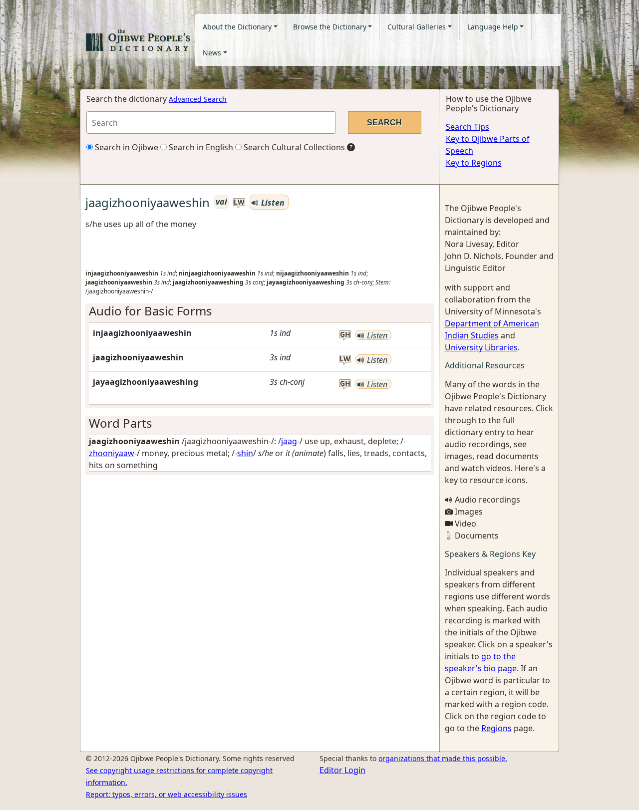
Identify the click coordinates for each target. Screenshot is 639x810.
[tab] (260, 311)
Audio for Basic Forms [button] (150, 310)
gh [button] (345, 334)
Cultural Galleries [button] (416, 26)
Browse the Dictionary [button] (329, 26)
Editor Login (342, 770)
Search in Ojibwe (125, 147)
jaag (289, 441)
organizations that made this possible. (442, 758)
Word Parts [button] (120, 423)
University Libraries (481, 347)
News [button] (212, 52)
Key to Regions (474, 162)
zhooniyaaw (111, 453)
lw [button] (239, 202)
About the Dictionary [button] (237, 26)
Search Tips (467, 126)
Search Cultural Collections (293, 147)
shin (245, 453)
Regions (496, 728)
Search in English (200, 147)
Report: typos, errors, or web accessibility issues (166, 794)
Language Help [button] (492, 26)
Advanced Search (198, 99)
